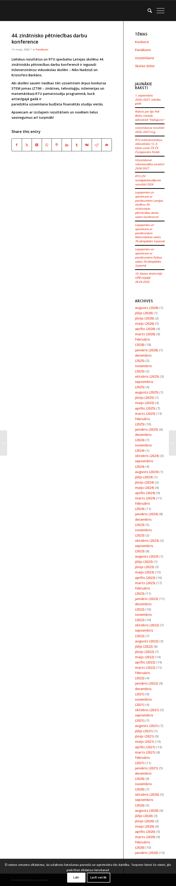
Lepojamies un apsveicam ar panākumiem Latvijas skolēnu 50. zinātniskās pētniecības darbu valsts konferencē (149, 204)
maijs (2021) (144, 741)
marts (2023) (145, 583)
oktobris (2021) (147, 710)
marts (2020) (145, 837)
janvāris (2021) (146, 768)
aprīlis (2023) (145, 577)
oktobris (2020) (147, 794)
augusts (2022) (146, 641)
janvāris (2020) (146, 852)
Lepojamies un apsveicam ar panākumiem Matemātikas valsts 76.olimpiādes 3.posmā (150, 233)
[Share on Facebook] (17, 145)
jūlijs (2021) (144, 731)
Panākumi (42, 49)
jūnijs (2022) (144, 651)
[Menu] (158, 10)
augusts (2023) (146, 556)
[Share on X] (27, 145)
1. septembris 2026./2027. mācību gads (148, 99)
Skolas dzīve (144, 66)
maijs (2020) (144, 826)
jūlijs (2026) (144, 313)
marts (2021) (145, 752)
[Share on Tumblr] (77, 145)
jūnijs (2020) (144, 821)
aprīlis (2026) (145, 329)
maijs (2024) (144, 487)
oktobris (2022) (147, 625)
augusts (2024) (146, 472)
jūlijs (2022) (144, 646)
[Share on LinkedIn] (67, 145)
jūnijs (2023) (144, 567)
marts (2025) (145, 413)
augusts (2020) (146, 810)
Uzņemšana (144, 58)
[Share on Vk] (87, 145)
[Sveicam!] (3, 443)
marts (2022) (145, 667)
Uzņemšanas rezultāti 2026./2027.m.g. (149, 130)
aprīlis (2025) (145, 408)
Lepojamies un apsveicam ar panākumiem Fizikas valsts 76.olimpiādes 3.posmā (148, 257)
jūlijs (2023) (144, 561)
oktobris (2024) (147, 456)
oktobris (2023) (147, 540)
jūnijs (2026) (144, 318)
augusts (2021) (146, 726)
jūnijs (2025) (144, 397)
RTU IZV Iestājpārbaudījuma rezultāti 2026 (148, 180)
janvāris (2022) (146, 683)
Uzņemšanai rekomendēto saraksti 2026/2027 (149, 164)
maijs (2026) (144, 323)
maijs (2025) (144, 403)
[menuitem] (147, 10)
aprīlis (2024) (145, 493)
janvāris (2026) (146, 350)
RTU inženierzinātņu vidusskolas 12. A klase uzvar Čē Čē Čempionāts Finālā (148, 146)
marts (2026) (145, 334)
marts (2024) (145, 498)
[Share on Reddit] (97, 145)
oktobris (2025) (147, 376)
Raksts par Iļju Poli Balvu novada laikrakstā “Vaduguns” (149, 115)
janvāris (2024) (146, 514)
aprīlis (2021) (145, 747)
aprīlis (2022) (145, 662)
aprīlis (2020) (145, 831)
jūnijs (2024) (144, 482)
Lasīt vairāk (98, 877)
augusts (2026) (146, 307)
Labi (76, 877)
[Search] (147, 10)
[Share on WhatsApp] (47, 145)
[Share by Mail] (107, 145)
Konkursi (142, 42)
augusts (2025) (146, 392)
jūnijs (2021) (144, 736)
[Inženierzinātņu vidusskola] (12, 10)
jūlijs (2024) (144, 477)
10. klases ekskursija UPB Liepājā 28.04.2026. (148, 277)
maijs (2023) (144, 572)
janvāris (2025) (146, 429)
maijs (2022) (144, 657)
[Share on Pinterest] (57, 145)
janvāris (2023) (146, 599)
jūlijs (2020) (144, 816)
